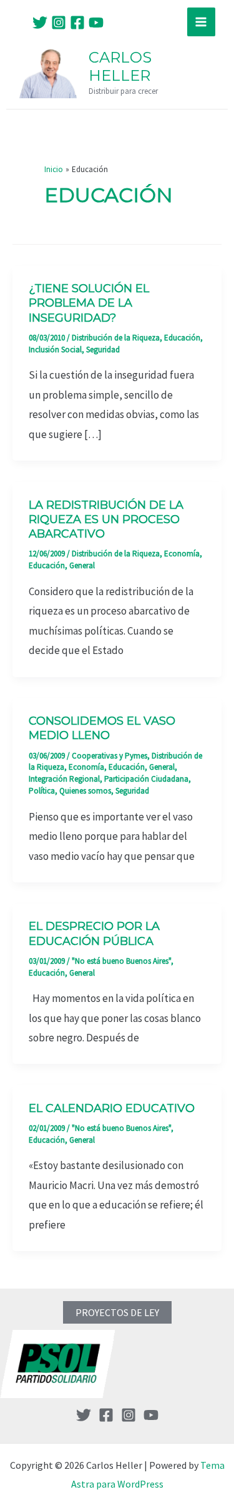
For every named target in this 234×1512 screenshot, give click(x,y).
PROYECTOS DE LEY (117, 1312)
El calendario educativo (112, 1108)
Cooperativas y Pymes (109, 755)
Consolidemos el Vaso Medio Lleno (102, 728)
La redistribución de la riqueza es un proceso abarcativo (106, 519)
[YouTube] (96, 22)
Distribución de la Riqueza (116, 337)
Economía (182, 553)
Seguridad (103, 349)
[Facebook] (77, 22)
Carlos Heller (120, 66)
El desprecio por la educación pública (94, 933)
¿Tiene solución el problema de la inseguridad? (89, 303)
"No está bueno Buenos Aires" (121, 961)
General (82, 565)
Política (42, 790)
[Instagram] (58, 22)
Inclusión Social (55, 349)
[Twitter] (40, 22)
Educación (182, 337)
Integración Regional (64, 779)
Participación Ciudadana (146, 779)
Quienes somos (85, 790)
